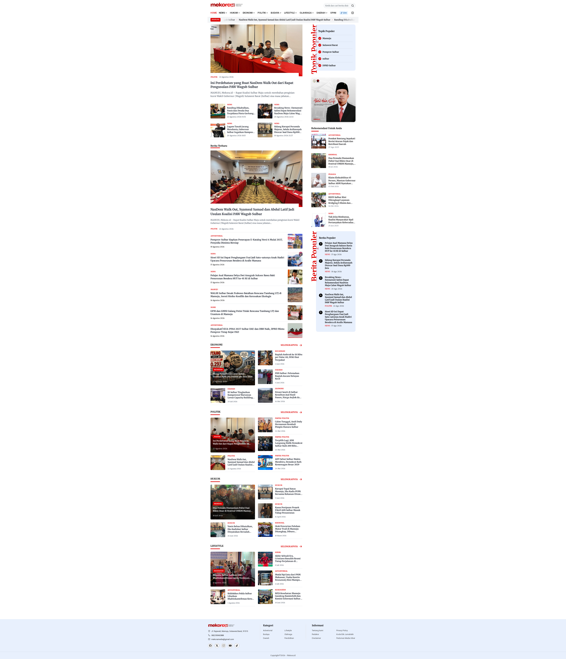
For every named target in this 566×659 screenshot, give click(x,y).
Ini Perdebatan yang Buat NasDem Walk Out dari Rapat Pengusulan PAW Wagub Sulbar (251, 85)
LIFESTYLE (289, 13)
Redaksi (315, 634)
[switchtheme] (353, 13)
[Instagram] (224, 646)
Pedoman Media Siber (345, 638)
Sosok (278, 552)
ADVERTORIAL (217, 236)
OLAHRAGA (306, 13)
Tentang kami (317, 630)
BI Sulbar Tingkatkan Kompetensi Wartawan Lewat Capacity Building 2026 (240, 396)
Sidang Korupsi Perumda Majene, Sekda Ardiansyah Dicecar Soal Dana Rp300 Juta (288, 129)
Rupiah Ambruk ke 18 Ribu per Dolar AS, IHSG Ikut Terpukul (288, 357)
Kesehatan (280, 590)
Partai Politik (282, 418)
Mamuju (214, 289)
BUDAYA (275, 13)
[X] (217, 646)
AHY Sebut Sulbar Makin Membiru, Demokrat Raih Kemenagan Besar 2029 (288, 462)
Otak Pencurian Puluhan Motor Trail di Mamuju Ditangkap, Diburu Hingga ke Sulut (287, 530)
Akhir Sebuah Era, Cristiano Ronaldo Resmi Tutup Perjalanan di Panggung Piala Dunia (288, 560)
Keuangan (280, 351)
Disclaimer (316, 638)
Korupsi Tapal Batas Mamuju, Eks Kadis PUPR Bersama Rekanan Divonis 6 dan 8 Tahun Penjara (288, 492)
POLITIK (262, 13)
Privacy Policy (342, 630)
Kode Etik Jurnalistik (345, 634)
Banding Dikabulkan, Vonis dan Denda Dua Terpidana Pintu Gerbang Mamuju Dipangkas (240, 111)
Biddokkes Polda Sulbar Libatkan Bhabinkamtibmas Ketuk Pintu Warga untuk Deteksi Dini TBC (241, 599)
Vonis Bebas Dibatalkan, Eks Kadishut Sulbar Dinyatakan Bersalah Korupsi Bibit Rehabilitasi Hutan (241, 531)
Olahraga (288, 634)
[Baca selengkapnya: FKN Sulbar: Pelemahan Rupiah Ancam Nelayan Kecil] (265, 376)
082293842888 (217, 635)
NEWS (222, 13)
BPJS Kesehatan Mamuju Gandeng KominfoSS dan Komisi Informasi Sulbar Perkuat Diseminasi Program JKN (288, 598)
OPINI (333, 13)
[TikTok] (237, 646)
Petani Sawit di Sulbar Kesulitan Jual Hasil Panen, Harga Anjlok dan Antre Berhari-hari (288, 396)
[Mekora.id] (221, 625)
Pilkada (332, 174)
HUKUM (234, 13)
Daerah (266, 638)
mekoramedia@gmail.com (222, 639)
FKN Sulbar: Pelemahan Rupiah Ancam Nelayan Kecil (287, 376)
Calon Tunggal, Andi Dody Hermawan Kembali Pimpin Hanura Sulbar (288, 424)
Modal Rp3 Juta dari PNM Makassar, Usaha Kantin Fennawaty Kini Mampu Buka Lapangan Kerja (288, 578)
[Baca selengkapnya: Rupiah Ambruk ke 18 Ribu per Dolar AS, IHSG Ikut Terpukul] (265, 358)
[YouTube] (230, 646)
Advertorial (267, 630)
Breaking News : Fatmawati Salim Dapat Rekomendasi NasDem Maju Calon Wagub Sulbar (288, 111)
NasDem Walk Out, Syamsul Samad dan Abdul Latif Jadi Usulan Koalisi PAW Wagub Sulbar (268, 19)
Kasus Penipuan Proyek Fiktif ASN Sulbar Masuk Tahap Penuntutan (287, 510)
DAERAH (321, 13)
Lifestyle (288, 630)
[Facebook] (210, 646)
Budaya (266, 634)
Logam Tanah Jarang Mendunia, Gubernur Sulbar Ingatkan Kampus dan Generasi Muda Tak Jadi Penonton (240, 129)
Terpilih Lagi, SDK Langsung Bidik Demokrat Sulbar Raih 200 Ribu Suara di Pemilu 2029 (288, 444)
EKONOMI (248, 13)
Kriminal (279, 523)
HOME (213, 13)
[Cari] (352, 5)
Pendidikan (289, 638)
